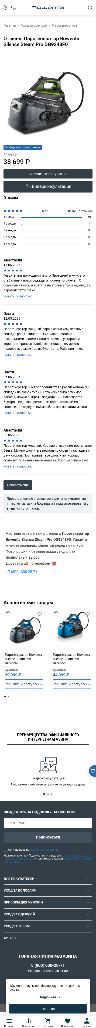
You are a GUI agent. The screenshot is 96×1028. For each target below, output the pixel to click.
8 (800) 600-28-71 (48, 965)
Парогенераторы (65, 25)
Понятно (48, 1009)
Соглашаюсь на (33, 849)
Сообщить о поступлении (48, 174)
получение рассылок (44, 849)
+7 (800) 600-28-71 (21, 572)
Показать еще (18, 485)
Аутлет (10, 938)
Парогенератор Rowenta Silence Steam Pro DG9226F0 (23, 659)
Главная (9, 25)
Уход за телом (17, 926)
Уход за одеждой (34, 25)
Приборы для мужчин (23, 902)
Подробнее (47, 997)
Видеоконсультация (51, 186)
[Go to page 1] (5, 696)
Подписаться (48, 837)
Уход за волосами (20, 890)
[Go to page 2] (8, 696)
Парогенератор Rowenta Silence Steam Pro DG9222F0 (71, 659)
